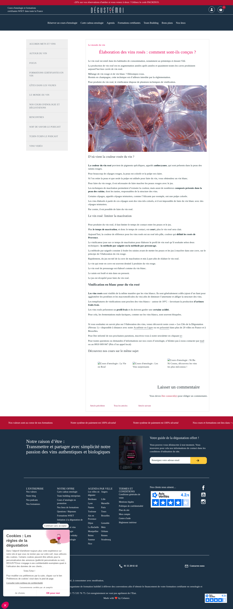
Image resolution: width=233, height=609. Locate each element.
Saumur (91, 539)
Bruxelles (105, 515)
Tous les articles (120, 405)
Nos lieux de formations (68, 507)
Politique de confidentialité (131, 506)
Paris (103, 507)
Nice (90, 544)
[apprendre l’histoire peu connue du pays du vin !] (182, 364)
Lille (103, 499)
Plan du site (124, 510)
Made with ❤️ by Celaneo (116, 598)
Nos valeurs (31, 492)
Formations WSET (65, 515)
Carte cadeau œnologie (67, 492)
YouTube (203, 495)
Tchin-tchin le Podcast (43, 136)
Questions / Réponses (66, 511)
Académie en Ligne (143, 327)
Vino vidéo (35, 146)
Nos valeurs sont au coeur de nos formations (30, 422)
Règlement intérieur (128, 522)
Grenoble (105, 523)
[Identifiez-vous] (212, 10)
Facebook (203, 488)
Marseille (105, 503)
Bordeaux (92, 499)
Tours (103, 511)
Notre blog (31, 496)
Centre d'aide (125, 518)
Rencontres (36, 117)
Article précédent (97, 405)
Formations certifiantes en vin (46, 74)
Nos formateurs (33, 504)
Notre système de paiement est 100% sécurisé (93, 422)
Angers (104, 492)
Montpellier (93, 531)
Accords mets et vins (42, 44)
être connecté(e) (169, 396)
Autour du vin (38, 53)
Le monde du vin (39, 95)
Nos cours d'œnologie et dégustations (44, 106)
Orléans (104, 531)
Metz (103, 527)
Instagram (203, 502)
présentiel (164, 327)
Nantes (91, 507)
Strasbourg (106, 539)
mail (202, 341)
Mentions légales (126, 502)
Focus (32, 63)
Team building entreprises (68, 496)
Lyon (90, 503)
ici (181, 335)
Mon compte (124, 514)
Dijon (90, 523)
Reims (91, 535)
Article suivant (144, 405)
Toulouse (92, 511)
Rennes (104, 535)
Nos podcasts (32, 500)
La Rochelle (93, 527)
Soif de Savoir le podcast (45, 127)
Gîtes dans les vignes (42, 85)
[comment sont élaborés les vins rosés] (112, 365)
